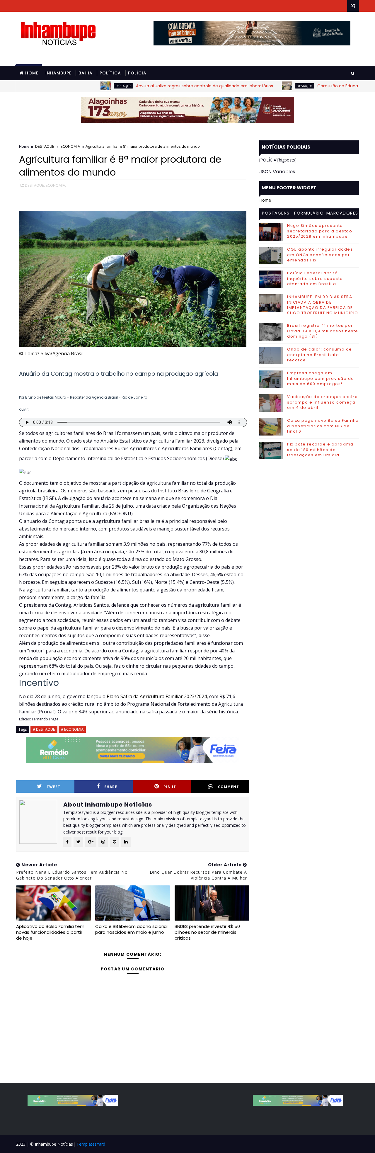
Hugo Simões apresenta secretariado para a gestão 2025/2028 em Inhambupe (319, 231)
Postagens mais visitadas (276, 214)
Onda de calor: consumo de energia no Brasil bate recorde (319, 354)
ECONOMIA (70, 146)
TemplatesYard (90, 1144)
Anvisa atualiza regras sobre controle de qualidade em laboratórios (178, 86)
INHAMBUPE (58, 73)
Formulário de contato (309, 214)
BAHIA (86, 73)
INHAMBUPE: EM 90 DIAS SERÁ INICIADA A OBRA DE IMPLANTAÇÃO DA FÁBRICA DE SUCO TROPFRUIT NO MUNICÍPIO (322, 305)
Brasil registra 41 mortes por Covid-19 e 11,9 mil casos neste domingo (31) (322, 331)
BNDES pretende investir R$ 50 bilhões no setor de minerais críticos (207, 932)
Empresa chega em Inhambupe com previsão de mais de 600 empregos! (320, 378)
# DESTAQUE (44, 729)
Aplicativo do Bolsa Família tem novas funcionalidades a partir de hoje (50, 932)
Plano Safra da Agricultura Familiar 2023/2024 (157, 696)
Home (31, 73)
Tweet (53, 786)
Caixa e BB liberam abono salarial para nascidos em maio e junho (131, 929)
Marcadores (342, 213)
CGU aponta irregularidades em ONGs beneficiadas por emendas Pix (320, 254)
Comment (228, 786)
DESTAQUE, (35, 185)
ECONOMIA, (56, 185)
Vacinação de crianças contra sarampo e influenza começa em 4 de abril (322, 402)
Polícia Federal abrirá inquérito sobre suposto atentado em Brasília (315, 278)
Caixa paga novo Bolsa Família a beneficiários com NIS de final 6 (323, 426)
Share (110, 786)
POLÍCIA (137, 73)
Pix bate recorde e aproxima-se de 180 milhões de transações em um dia (321, 449)
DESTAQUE (97, 86)
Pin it (169, 786)
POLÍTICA (110, 73)
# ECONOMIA (72, 729)
